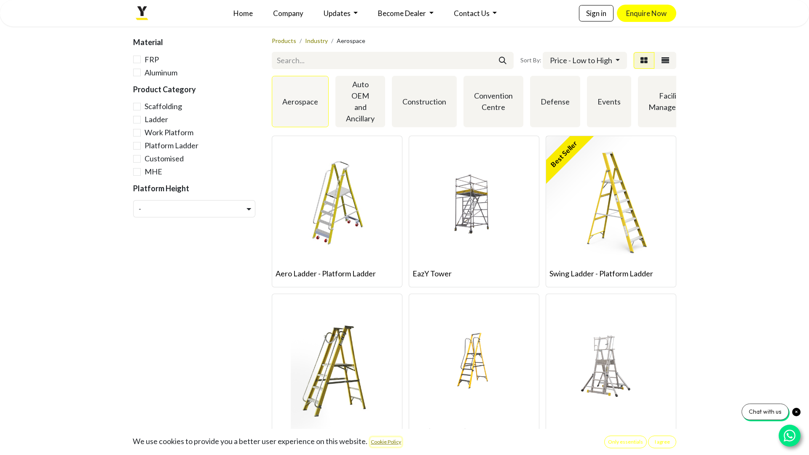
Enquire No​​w (646, 13)
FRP (152, 59)
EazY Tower (432, 273)
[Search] (503, 60)
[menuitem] (243, 13)
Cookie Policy (386, 442)
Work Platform (169, 132)
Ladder (156, 119)
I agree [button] (662, 442)
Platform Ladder (171, 145)
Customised (164, 158)
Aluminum (161, 72)
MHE (153, 171)
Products (284, 40)
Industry (316, 40)
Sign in (596, 13)
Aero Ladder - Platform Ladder (326, 273)
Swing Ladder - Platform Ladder (601, 273)
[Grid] (644, 60)
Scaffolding (163, 106)
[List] (665, 60)
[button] (585, 60)
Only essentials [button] (625, 442)
